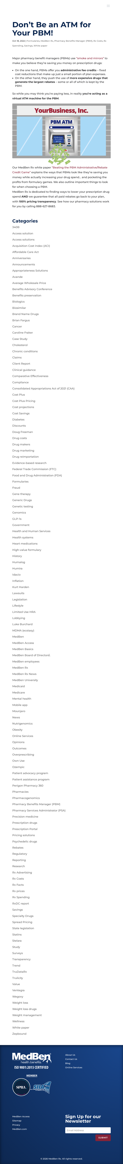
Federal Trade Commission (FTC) (34, 469)
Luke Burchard (22, 624)
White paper (40, 45)
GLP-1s (16, 519)
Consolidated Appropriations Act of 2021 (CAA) (43, 388)
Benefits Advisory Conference (32, 289)
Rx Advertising (22, 872)
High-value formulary (26, 550)
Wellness (18, 1021)
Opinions (18, 742)
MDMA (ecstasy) (23, 630)
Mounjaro (18, 711)
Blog (67, 1063)
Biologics (18, 301)
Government (20, 525)
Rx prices (18, 891)
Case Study (19, 339)
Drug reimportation (25, 456)
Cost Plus (18, 394)
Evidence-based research (29, 463)
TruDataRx (19, 971)
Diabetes (18, 419)
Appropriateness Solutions (30, 270)
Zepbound (19, 1033)
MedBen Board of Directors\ (31, 655)
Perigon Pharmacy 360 (27, 785)
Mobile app (19, 705)
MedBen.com (19, 1129)
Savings (28, 45)
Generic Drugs (22, 500)
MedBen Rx (47, 41)
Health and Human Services (31, 531)
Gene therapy (21, 494)
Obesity (17, 729)
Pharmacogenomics (26, 798)
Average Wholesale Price (29, 283)
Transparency (21, 959)
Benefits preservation (26, 295)
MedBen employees (25, 661)
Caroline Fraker (22, 332)
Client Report (21, 363)
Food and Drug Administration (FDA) (37, 475)
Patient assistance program (31, 779)
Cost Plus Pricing (23, 401)
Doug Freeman (22, 432)
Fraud (16, 487)
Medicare (18, 692)
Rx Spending (21, 897)
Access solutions (23, 239)
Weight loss (20, 1002)
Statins (17, 934)
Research (18, 866)
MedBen (18, 636)
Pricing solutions (23, 835)
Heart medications (25, 543)
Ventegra (18, 990)
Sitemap (16, 1120)
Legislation (19, 599)
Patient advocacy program (30, 773)
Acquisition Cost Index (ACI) (31, 246)
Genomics (19, 512)
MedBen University (25, 680)
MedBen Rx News (24, 674)
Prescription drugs (24, 822)
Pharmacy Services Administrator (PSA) (39, 810)
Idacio (16, 574)
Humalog (18, 562)
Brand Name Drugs (25, 314)
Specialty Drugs (22, 916)
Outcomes (19, 748)
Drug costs (19, 438)
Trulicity (17, 978)
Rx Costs (98, 41)
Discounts (19, 425)
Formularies (33, 41)
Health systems (22, 537)
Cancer (17, 326)
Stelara (17, 940)
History (17, 556)
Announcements (23, 264)
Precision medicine (25, 816)
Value (16, 984)
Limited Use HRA (24, 612)
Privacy (16, 1125)
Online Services (22, 736)
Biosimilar (19, 308)
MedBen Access (23, 643)
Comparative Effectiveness (30, 376)
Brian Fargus (21, 320)
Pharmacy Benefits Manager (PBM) (73, 41)
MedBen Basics (22, 649)
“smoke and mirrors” (90, 58)
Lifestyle (17, 605)
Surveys (17, 953)
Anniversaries (21, 258)
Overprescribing (23, 754)
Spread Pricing (22, 922)
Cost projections (23, 407)
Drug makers (21, 444)
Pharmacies (20, 791)
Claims (17, 357)
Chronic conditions (25, 351)
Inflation (18, 581)
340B (16, 227)
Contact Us (71, 1059)
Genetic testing (22, 506)
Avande (17, 277)
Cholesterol (20, 345)
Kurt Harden (20, 587)
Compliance (20, 382)
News (16, 717)
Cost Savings (21, 413)
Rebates (17, 847)
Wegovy (17, 996)
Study (16, 947)
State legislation (23, 928)
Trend (16, 965)
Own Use (18, 760)
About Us (70, 1055)
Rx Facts (18, 884)
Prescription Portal (25, 829)
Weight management (27, 1015)
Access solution (22, 233)
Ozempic (18, 767)
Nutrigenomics (22, 723)
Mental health (21, 698)
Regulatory (19, 853)
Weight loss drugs (24, 1009)
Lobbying (18, 618)
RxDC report (20, 903)
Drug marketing (23, 450)
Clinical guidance (24, 370)
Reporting (19, 860)
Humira (17, 568)
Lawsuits (18, 593)
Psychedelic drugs (24, 841)
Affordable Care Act (25, 252)
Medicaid (18, 686)
